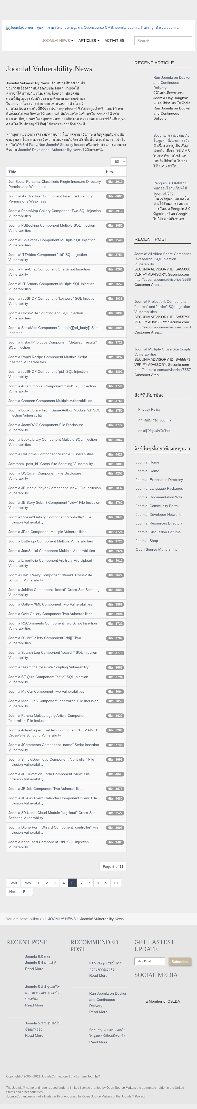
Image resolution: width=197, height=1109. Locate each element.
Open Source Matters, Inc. (157, 549)
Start (13, 883)
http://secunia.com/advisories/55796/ (164, 327)
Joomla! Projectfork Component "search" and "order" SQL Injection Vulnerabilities (162, 306)
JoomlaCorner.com (19, 1096)
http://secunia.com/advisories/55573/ (164, 370)
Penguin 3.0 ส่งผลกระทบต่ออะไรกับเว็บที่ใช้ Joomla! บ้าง (171, 188)
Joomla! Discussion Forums (158, 532)
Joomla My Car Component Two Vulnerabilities (46, 691)
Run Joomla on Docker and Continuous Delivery (172, 82)
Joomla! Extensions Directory (159, 480)
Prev (27, 883)
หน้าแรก (37, 919)
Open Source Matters (121, 1088)
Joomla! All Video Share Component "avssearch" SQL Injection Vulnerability (163, 259)
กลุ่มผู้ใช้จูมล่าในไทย (154, 431)
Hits (109, 172)
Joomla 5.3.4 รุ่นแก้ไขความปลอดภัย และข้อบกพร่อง (43, 993)
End (26, 892)
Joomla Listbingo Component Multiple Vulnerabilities (50, 541)
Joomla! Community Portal (157, 506)
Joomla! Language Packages (159, 488)
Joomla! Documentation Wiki (159, 497)
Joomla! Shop (147, 541)
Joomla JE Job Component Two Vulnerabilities (45, 789)
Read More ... (36, 969)
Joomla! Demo (147, 471)
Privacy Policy (149, 409)
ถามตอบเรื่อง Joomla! (155, 420)
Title (12, 172)
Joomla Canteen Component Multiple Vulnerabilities (50, 401)
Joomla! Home (147, 462)
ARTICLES (87, 40)
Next (13, 892)
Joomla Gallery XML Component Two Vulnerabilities (50, 604)
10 (116, 883)
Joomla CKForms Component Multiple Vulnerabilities (51, 454)
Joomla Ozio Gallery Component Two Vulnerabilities (50, 614)
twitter (20, 16)
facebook (10, 16)
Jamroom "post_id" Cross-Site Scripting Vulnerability (50, 464)
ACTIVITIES (114, 40)
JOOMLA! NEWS (56, 40)
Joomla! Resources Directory (159, 523)
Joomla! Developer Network (158, 514)
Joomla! (93, 1076)
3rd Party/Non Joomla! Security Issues (54, 145)
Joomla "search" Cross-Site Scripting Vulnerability (48, 667)
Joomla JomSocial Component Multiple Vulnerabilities (51, 551)
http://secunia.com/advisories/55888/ (164, 279)
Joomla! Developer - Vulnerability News (50, 150)
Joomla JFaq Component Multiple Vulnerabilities (47, 532)
